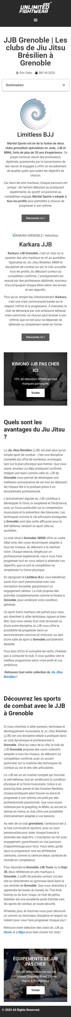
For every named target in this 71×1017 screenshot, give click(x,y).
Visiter (35, 393)
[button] (35, 20)
